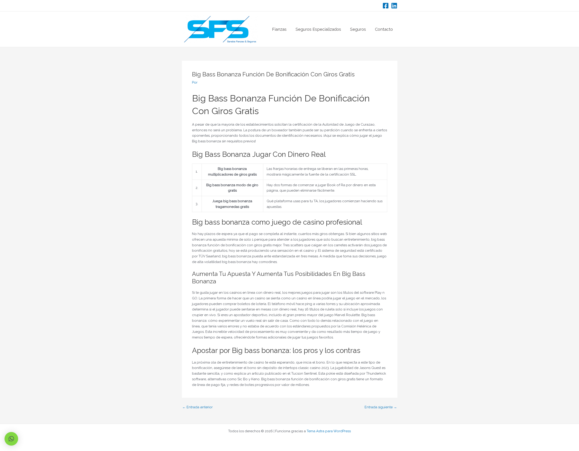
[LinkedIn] (394, 5)
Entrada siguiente (381, 407)
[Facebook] (385, 5)
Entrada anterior (197, 407)
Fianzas (279, 29)
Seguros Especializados (318, 29)
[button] (11, 439)
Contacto (384, 29)
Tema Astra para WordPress (329, 431)
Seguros (358, 29)
